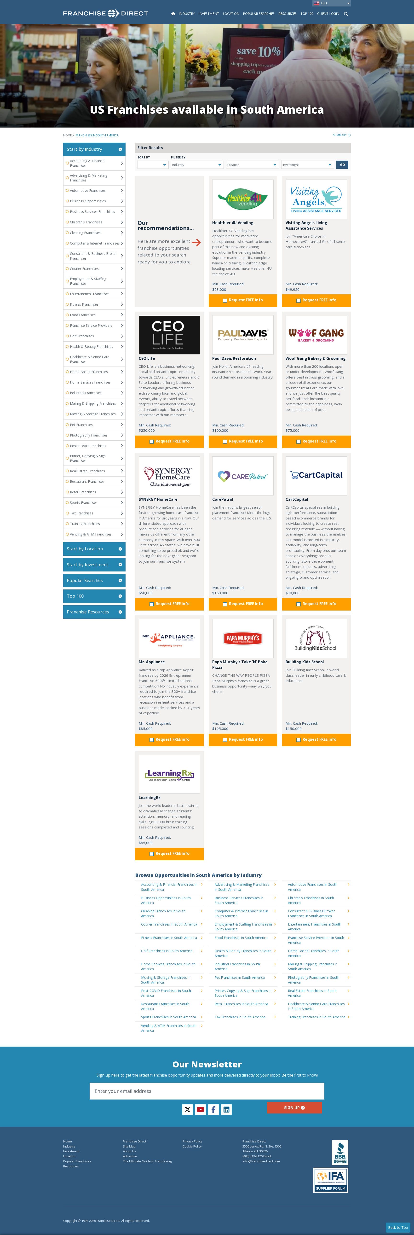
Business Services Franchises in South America (239, 900)
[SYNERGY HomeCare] (169, 476)
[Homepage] (173, 13)
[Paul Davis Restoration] (243, 334)
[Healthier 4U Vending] (243, 199)
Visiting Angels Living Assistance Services (306, 225)
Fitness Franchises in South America (169, 937)
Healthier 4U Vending (232, 222)
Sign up (292, 1107)
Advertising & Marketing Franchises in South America (242, 886)
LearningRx (150, 797)
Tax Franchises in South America (240, 1017)
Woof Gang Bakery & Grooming (316, 358)
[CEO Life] (169, 334)
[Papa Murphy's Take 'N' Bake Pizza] (243, 638)
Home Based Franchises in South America (313, 953)
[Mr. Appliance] (169, 638)
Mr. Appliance (152, 661)
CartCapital (297, 499)
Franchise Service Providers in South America (316, 940)
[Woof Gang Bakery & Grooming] (316, 334)
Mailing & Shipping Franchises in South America (313, 966)
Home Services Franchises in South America (168, 966)
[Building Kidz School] (316, 638)
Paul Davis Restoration (234, 358)
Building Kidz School (305, 661)
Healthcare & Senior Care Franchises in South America (316, 1006)
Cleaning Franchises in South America (163, 913)
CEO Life (147, 358)
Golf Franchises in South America (166, 951)
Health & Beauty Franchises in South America (243, 953)
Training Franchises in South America (316, 1017)
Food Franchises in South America (241, 937)
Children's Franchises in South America (311, 900)
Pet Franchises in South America (240, 977)
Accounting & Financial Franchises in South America (169, 886)
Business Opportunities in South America (166, 900)
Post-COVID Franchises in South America (166, 993)
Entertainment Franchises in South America (314, 926)
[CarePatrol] (243, 476)
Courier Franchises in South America (169, 924)
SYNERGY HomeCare (158, 499)
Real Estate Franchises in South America (312, 993)
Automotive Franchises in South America (312, 886)
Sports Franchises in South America (168, 1017)
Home (67, 135)
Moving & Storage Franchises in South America (165, 980)
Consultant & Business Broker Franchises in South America (311, 913)
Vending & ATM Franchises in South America (168, 1028)
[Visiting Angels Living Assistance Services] (316, 199)
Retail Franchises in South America (241, 1004)
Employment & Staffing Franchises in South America (243, 926)
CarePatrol (222, 499)
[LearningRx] (169, 774)
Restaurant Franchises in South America (165, 1006)
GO (342, 164)
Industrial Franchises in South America (237, 966)
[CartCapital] (316, 476)
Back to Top (398, 1227)
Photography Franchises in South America (313, 980)
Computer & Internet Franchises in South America (241, 913)
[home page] (105, 13)
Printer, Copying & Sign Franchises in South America (243, 993)
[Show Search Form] (346, 13)
